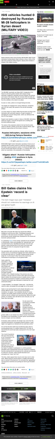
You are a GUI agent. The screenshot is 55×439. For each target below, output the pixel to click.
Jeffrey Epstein (17, 372)
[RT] (21, 412)
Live (28, 419)
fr (10, 412)
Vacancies (43, 430)
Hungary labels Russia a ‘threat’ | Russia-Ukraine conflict (28, 7)
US (28, 372)
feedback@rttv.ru (24, 175)
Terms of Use (43, 419)
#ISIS (14, 157)
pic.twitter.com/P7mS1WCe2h (36, 162)
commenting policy (15, 174)
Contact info (43, 426)
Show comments (19, 180)
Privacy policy (43, 421)
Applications (30, 421)
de (9, 412)
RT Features (40, 84)
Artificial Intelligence (6, 372)
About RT (43, 422)
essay (10, 240)
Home (3, 11)
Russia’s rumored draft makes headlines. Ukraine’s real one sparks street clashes (45, 98)
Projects (16, 426)
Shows (16, 424)
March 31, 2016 (24, 141)
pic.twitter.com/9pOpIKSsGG (36, 138)
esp (5, 412)
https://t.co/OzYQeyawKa (12, 162)
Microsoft (24, 372)
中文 (14, 412)
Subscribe (43, 77)
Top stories (40, 12)
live (7, 1)
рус (7, 412)
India (2, 428)
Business (3, 424)
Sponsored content (32, 426)
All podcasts (51, 136)
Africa (2, 426)
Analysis (16, 419)
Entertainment (17, 422)
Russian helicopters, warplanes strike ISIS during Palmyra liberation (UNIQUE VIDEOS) (9, 404)
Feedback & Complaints (46, 428)
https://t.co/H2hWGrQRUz (12, 138)
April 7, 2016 (23, 165)
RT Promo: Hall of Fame (46, 424)
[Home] (1, 1)
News (2, 419)
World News (7, 11)
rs (12, 412)
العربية (2, 412)
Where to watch (31, 422)
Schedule (29, 424)
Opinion (16, 421)
